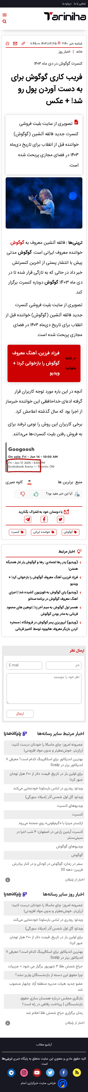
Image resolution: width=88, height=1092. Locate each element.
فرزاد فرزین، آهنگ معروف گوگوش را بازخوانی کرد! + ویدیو (36, 363)
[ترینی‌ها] (65, 16)
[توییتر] (60, 519)
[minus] (23, 494)
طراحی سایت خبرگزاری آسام (38, 1083)
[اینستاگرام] (24, 1073)
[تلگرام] (27, 519)
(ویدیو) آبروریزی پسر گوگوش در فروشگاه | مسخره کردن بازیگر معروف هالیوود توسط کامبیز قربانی (44, 626)
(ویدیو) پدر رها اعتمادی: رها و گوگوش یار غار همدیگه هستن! (42, 566)
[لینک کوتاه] (23, 43)
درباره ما (67, 3)
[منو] (4, 16)
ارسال (20, 714)
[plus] (36, 494)
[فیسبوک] (44, 519)
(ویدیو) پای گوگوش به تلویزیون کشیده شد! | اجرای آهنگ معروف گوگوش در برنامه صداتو (43, 596)
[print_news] (7, 44)
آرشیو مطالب (44, 1044)
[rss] (77, 1072)
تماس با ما (80, 3)
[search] (4, 22)
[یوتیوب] (37, 1072)
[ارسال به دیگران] (15, 43)
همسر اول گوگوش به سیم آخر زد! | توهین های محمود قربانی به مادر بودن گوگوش (42, 611)
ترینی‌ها (7, 1058)
